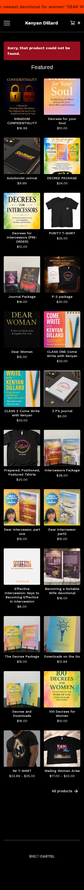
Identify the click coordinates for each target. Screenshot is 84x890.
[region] (42, 7)
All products (62, 791)
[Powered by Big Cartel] (42, 856)
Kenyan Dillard (41, 23)
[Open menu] (6, 23)
